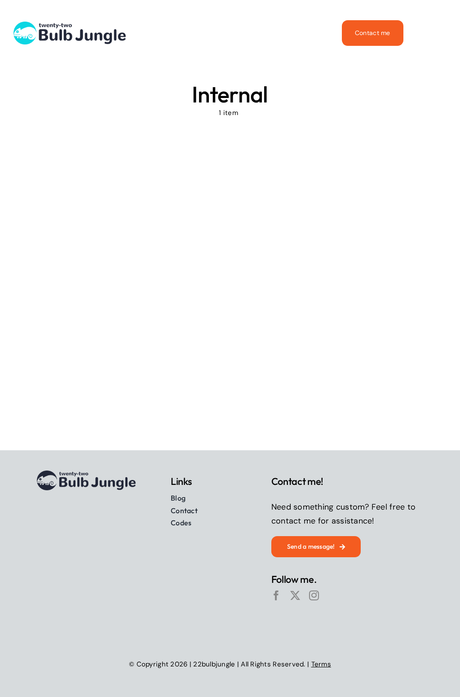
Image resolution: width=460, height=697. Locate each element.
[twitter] (295, 595)
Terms (321, 664)
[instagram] (314, 595)
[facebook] (276, 595)
